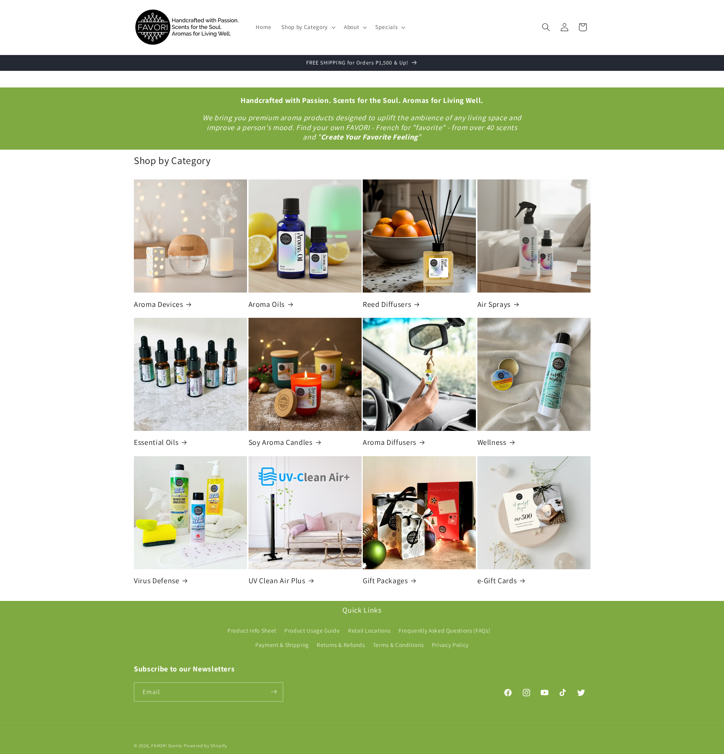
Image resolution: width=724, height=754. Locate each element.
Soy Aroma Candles (280, 442)
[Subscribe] (274, 692)
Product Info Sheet (251, 630)
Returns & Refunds (341, 644)
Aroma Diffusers (389, 442)
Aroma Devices (158, 304)
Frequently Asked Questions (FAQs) (445, 630)
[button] (307, 27)
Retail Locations (369, 630)
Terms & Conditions (398, 644)
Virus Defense (156, 580)
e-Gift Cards (497, 580)
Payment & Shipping (282, 644)
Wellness (491, 442)
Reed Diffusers (387, 304)
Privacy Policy (450, 644)
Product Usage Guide (312, 630)
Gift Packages (385, 580)
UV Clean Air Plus (276, 580)
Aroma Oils (266, 304)
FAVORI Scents (166, 745)
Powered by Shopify (205, 745)
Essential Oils (156, 442)
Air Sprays (494, 304)
